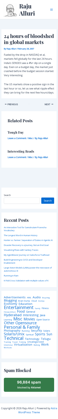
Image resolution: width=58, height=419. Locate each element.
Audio (37, 297)
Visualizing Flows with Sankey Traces (21, 250)
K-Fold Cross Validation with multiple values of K (26, 280)
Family (37, 308)
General (30, 312)
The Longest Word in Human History (20, 235)
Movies (29, 319)
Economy (10, 303)
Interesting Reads (21, 151)
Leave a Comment (17, 138)
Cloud (34, 301)
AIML (29, 298)
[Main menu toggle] (51, 9)
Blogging (10, 300)
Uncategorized (35, 342)
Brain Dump (24, 301)
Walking (37, 345)
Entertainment (19, 307)
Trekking (22, 342)
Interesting (31, 315)
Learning (8, 320)
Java (42, 315)
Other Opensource (20, 323)
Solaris (46, 331)
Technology (32, 339)
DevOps (41, 301)
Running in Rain (11, 275)
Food (21, 311)
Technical (14, 338)
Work (45, 344)
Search (7, 195)
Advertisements (15, 297)
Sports (40, 334)
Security (36, 330)
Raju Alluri (27, 9)
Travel (15, 342)
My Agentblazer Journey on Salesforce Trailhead (26, 255)
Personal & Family (22, 327)
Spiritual (30, 335)
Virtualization (23, 344)
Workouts (8, 348)
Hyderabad (13, 315)
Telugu (46, 338)
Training (7, 342)
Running (26, 331)
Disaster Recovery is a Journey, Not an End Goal (26, 245)
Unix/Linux (8, 345)
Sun (49, 334)
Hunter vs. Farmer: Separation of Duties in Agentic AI (28, 240)
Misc (30, 138)
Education (25, 303)
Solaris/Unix (14, 334)
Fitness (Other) (10, 312)
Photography (12, 330)
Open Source (43, 320)
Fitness (45, 308)
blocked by (29, 384)
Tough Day (16, 132)
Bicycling (46, 298)
